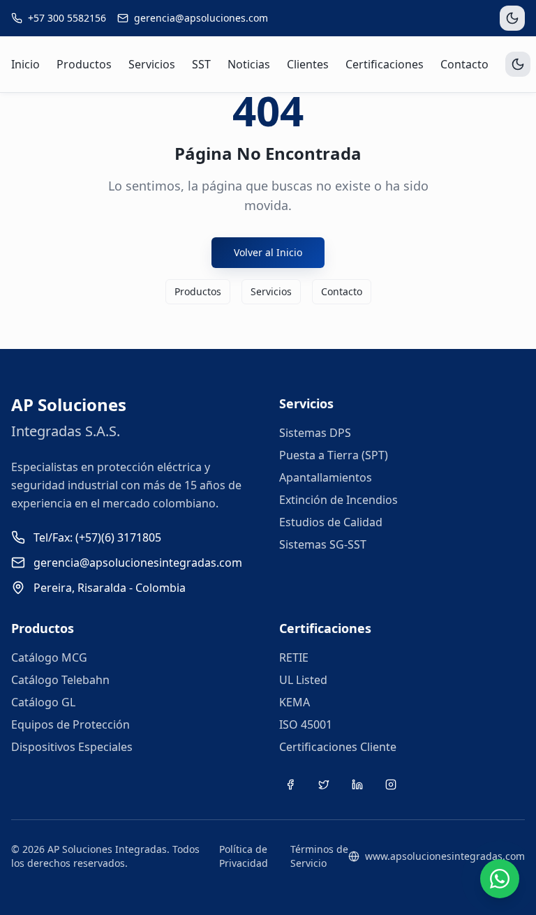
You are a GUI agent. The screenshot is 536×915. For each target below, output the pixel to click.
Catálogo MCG (49, 657)
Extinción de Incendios (338, 499)
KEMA (294, 702)
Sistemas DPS (315, 432)
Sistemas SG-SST (322, 544)
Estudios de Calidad (330, 522)
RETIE (293, 657)
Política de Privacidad (243, 856)
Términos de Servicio (319, 856)
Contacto (464, 64)
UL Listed (303, 679)
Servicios (151, 64)
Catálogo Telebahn (60, 679)
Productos (84, 64)
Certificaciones (384, 64)
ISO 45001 (305, 724)
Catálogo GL (43, 702)
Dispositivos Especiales (72, 746)
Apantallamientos (325, 477)
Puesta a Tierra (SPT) (333, 455)
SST (201, 64)
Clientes (308, 64)
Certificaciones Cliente (337, 746)
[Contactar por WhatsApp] (499, 878)
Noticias (249, 64)
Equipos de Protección (70, 724)
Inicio (25, 64)
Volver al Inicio (268, 252)
